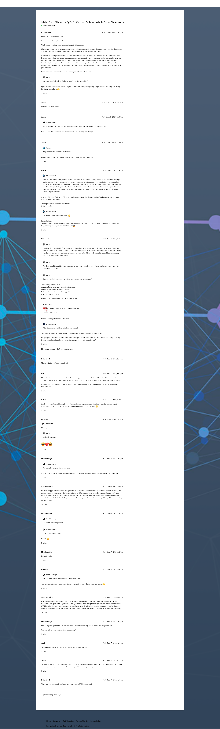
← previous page (47, 695)
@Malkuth (56, 604)
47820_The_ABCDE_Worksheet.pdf (65, 308)
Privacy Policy (96, 721)
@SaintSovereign (48, 647)
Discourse (58, 726)
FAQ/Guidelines (68, 721)
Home (48, 721)
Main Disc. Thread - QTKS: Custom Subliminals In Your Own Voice (82, 22)
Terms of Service (82, 721)
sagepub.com (47, 304)
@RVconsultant (47, 424)
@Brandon (78, 604)
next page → (58, 695)
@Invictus (65, 604)
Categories (56, 721)
